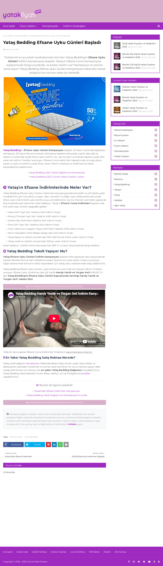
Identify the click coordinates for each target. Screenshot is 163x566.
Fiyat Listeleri (136, 145)
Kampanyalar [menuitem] (50, 25)
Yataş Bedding (21, 36)
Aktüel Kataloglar (135, 130)
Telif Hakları (94, 552)
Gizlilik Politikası (39, 552)
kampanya (32, 363)
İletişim (107, 552)
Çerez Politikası (78, 552)
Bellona (135, 179)
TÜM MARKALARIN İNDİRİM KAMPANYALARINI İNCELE (56, 286)
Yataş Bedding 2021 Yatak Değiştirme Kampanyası (57, 172)
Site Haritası (120, 552)
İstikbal (135, 200)
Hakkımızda (22, 552)
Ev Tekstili (135, 140)
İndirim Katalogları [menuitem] (74, 25)
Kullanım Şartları (59, 552)
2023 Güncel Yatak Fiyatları (34, 561)
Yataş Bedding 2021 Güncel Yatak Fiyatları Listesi (57, 176)
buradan (85, 373)
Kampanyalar (16, 437)
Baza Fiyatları (135, 135)
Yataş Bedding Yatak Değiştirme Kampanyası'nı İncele (57, 395)
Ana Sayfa (8, 36)
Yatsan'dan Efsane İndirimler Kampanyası (57, 391)
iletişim (72, 424)
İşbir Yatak (135, 205)
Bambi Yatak (136, 174)
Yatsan (135, 189)
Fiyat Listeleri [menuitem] (27, 25)
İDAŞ (135, 195)
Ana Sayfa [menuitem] (9, 25)
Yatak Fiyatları (135, 156)
